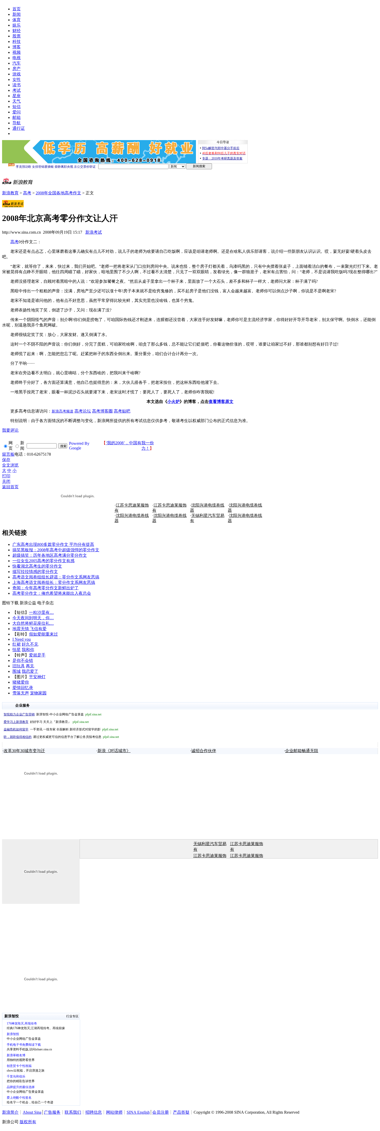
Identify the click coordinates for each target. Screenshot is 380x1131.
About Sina (32, 1112)
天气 (16, 101)
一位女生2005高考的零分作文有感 (43, 561)
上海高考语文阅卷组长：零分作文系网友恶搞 (53, 582)
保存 (6, 459)
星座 (16, 96)
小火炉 (173, 401)
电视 (16, 58)
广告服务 (52, 1112)
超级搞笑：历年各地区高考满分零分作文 (49, 555)
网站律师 (114, 1112)
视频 (16, 52)
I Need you (21, 639)
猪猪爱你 (20, 682)
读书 (16, 85)
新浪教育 (10, 193)
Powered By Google (79, 445)
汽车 (16, 63)
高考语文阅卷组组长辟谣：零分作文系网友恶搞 (55, 577)
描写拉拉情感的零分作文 (35, 571)
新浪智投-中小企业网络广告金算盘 (52, 714)
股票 (16, 36)
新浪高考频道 (62, 411)
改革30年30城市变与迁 (24, 750)
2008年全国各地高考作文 (58, 193)
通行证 (18, 128)
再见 (30, 666)
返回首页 (10, 487)
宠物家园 (38, 693)
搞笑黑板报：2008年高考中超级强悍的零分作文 (55, 550)
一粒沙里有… (41, 612)
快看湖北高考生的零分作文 (37, 566)
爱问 (16, 112)
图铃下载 (10, 603)
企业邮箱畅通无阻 (301, 750)
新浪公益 (28, 603)
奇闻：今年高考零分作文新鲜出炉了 (45, 588)
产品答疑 (181, 1112)
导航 (16, 123)
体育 (16, 20)
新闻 (16, 14)
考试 (16, 90)
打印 (6, 476)
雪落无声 (20, 693)
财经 (16, 30)
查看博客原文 (221, 401)
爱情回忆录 (22, 687)
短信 (16, 106)
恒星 (16, 649)
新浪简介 (10, 1112)
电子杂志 (45, 603)
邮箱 (16, 117)
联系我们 (73, 1112)
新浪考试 (93, 232)
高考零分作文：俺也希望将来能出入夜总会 (51, 593)
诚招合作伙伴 (203, 750)
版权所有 (28, 1122)
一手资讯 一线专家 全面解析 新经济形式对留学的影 (61, 729)
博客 (16, 47)
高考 (27, 193)
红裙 (16, 644)
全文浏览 (10, 465)
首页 (16, 9)
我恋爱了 (30, 671)
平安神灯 (37, 677)
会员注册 (160, 1112)
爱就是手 (37, 655)
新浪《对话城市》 (114, 750)
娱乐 (16, 25)
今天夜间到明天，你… (33, 618)
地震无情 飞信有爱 (29, 628)
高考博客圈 (102, 411)
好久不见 (30, 644)
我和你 (28, 649)
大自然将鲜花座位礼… (33, 623)
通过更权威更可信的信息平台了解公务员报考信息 (61, 737)
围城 (16, 671)
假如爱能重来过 (43, 634)
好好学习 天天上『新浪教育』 (46, 722)
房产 (16, 68)
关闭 (6, 481)
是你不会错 (22, 660)
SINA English (138, 1112)
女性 (16, 79)
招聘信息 (93, 1112)
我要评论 (10, 430)
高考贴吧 (122, 411)
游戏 (16, 74)
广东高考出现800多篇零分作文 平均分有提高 (53, 544)
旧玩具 (18, 666)
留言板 (8, 454)
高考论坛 (82, 411)
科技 (16, 41)
